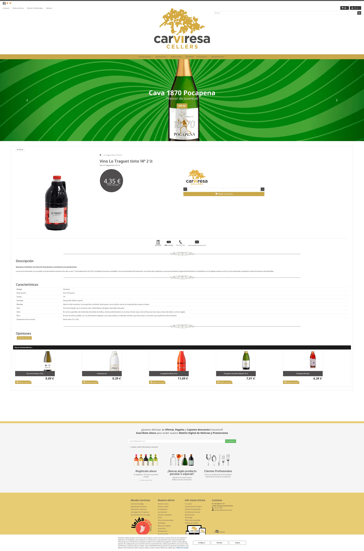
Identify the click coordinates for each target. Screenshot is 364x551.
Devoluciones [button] (190, 515)
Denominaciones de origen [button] (140, 515)
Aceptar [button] (237, 543)
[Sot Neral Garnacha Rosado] (303, 361)
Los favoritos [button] (162, 512)
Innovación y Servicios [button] (139, 509)
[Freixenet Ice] (35, 361)
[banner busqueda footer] (182, 460)
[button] (4, 4)
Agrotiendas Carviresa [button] (139, 507)
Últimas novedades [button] (165, 515)
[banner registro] (146, 460)
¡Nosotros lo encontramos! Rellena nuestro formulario (182, 478)
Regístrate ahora (146, 471)
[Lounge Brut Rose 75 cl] (102, 361)
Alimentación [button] (162, 531)
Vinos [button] (160, 517)
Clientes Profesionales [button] (193, 509)
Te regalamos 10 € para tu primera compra (146, 476)
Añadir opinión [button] (25, 338)
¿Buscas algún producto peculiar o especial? (182, 472)
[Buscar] (359, 13)
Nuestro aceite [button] (163, 507)
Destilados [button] (161, 523)
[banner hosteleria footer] (218, 460)
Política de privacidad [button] (192, 520)
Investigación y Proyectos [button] (140, 512)
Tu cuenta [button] (188, 504)
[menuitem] (8, 3)
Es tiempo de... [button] (163, 509)
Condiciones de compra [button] (193, 507)
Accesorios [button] (162, 528)
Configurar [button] (201, 543)
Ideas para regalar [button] (164, 526)
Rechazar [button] (219, 543)
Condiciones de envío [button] (192, 512)
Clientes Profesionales (218, 471)
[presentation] (18, 367)
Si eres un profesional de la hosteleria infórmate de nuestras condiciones (218, 476)
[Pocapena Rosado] (236, 361)
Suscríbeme (230, 441)
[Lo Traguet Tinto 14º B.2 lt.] (56, 194)
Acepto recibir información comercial (144, 447)
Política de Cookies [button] (191, 523)
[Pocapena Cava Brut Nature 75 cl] (169, 361)
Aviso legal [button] (188, 517)
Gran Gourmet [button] (163, 534)
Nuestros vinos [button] (163, 504)
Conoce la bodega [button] (137, 504)
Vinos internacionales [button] (165, 520)
